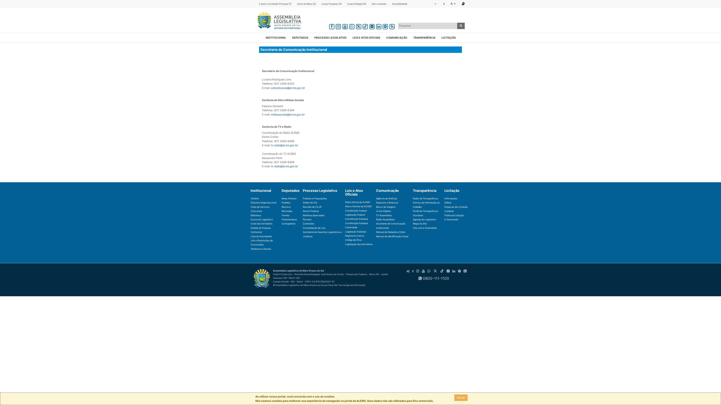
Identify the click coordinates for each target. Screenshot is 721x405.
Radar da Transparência (425, 198)
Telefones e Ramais (261, 249)
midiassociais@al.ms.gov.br (288, 114)
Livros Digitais (383, 211)
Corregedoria (288, 223)
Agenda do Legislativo (424, 219)
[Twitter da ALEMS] (359, 26)
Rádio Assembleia (385, 219)
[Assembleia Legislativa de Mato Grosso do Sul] (277, 21)
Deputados (300, 37)
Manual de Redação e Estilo (390, 232)
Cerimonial (256, 232)
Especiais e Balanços (387, 202)
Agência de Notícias (386, 198)
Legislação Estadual (355, 231)
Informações (450, 198)
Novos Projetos (311, 211)
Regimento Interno (354, 235)
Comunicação (396, 37)
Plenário (307, 219)
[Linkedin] (379, 26)
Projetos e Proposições (315, 198)
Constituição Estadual (356, 219)
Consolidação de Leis (314, 227)
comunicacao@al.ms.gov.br (288, 87)
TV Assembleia (384, 215)
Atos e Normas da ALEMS (358, 206)
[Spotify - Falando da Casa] (385, 26)
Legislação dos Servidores (359, 244)
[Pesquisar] (461, 26)
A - (436, 4)
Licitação (448, 37)
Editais (447, 202)
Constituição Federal (356, 210)
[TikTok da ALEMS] (365, 26)
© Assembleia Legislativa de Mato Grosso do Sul (298, 285)
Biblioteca (256, 215)
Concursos (256, 211)
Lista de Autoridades (261, 236)
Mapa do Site (420, 223)
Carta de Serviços (260, 207)
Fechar (461, 397)
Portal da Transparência (425, 211)
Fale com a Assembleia (425, 227)
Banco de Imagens (385, 207)
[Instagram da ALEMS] (339, 26)
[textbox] (427, 26)
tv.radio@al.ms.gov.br (284, 145)
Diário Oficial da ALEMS (357, 202)
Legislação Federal (355, 214)
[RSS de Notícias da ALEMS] (392, 26)
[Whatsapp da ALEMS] (352, 26)
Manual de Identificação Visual (392, 236)
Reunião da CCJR (312, 207)
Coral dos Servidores (261, 223)
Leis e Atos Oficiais (366, 37)
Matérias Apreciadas (313, 215)
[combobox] (427, 26)
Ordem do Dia (310, 202)
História (255, 198)
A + (453, 4)
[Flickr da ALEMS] (372, 26)
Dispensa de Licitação (456, 207)
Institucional (276, 37)
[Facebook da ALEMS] (332, 26)
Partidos (286, 202)
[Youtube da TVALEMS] (345, 26)
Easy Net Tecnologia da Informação (347, 285)
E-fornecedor (451, 219)
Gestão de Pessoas (261, 227)
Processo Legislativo (330, 37)
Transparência (424, 37)
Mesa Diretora (289, 198)
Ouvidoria (418, 215)
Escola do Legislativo (262, 219)
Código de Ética (353, 239)
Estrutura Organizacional (264, 202)
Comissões (308, 223)
